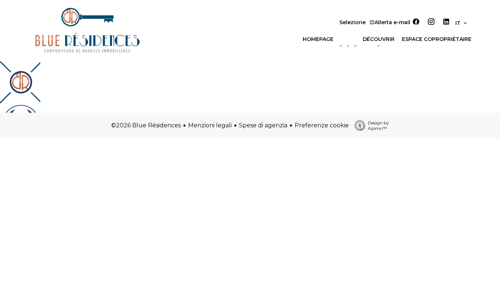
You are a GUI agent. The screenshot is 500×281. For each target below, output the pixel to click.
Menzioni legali (210, 125)
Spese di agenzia (263, 125)
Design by (378, 125)
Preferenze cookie (322, 125)
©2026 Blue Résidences (146, 125)
